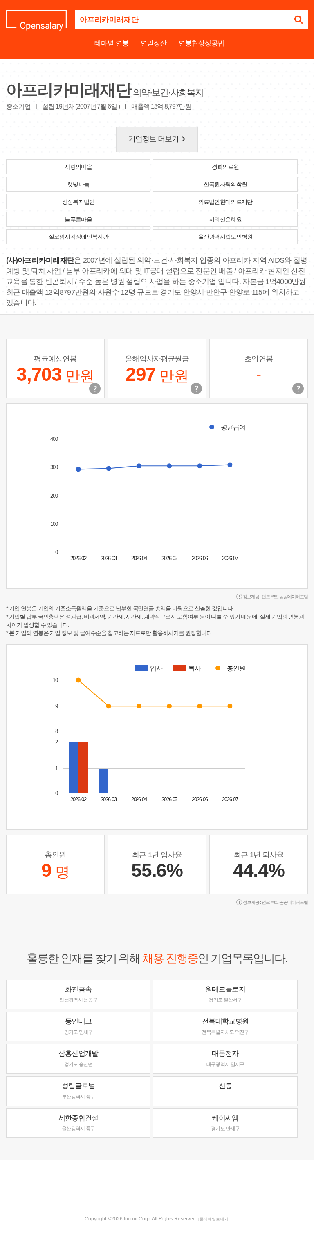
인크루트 (270, 596)
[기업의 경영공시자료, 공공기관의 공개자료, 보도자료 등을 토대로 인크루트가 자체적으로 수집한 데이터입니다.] (298, 388)
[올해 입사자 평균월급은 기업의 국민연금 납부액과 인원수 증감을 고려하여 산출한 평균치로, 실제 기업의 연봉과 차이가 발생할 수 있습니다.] (196, 388)
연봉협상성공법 (201, 43)
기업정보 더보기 (158, 139)
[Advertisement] (157, 1187)
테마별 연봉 (111, 43)
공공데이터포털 (293, 596)
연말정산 (154, 43)
